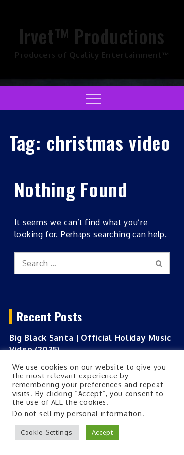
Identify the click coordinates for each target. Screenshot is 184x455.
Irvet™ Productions (92, 36)
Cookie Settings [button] (47, 432)
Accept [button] (102, 432)
